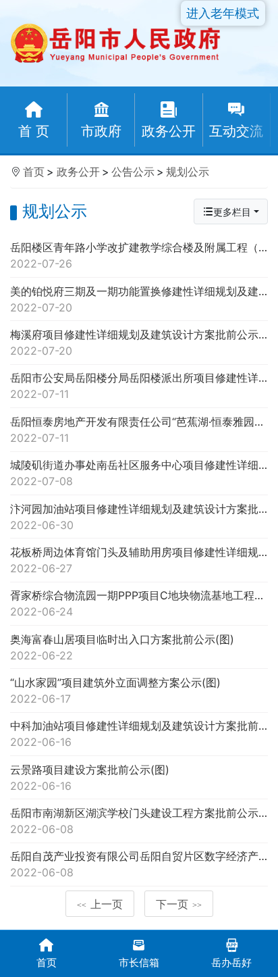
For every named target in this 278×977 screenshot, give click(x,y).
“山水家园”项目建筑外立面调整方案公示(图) (115, 690)
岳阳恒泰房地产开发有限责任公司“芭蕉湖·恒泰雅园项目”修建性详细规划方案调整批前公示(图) (139, 430)
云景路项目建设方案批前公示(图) (89, 778)
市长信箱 (139, 962)
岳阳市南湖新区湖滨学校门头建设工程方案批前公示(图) (139, 821)
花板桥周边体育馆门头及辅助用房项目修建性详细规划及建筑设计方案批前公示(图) (139, 560)
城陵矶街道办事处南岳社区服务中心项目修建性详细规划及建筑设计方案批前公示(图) (139, 473)
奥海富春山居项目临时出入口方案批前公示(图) (122, 647)
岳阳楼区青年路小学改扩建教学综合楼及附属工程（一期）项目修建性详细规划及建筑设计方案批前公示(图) (139, 255)
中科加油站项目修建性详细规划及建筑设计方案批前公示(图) (139, 734)
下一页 (179, 904)
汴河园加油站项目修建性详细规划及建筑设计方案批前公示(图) (139, 517)
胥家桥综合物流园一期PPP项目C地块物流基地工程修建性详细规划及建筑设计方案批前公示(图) (139, 603)
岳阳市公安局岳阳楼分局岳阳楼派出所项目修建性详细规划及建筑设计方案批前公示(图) (139, 386)
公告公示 (133, 171)
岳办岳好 (231, 962)
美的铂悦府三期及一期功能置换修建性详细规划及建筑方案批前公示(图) (139, 299)
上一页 (100, 904)
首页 (34, 171)
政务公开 (78, 171)
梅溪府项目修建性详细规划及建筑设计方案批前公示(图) (139, 342)
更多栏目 (232, 212)
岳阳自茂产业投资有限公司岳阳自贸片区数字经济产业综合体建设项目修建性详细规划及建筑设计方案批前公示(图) (139, 864)
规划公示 (187, 171)
